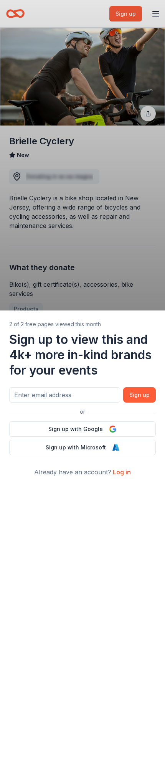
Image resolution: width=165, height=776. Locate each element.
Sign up (139, 394)
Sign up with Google (75, 429)
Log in (122, 472)
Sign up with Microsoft (76, 447)
